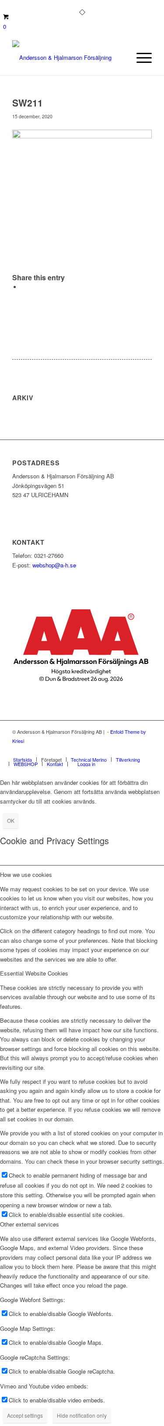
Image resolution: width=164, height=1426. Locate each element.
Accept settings (25, 1415)
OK (10, 820)
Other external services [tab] (29, 1224)
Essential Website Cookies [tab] (34, 973)
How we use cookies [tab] (26, 874)
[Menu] (140, 57)
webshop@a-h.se (54, 565)
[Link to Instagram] (132, 750)
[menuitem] (140, 57)
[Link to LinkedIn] (145, 750)
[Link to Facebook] (119, 750)
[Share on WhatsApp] (23, 287)
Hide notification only (82, 1415)
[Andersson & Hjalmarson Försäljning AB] (68, 57)
